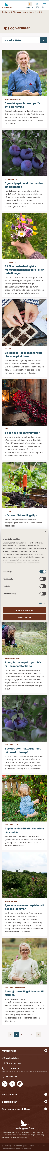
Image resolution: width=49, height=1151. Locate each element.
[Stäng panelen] (45, 531)
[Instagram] (20, 1084)
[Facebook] (12, 1084)
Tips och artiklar (19, 12)
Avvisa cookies (24, 617)
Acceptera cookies (24, 610)
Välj (40, 603)
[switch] (42, 579)
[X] (4, 1084)
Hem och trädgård (12, 40)
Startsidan (6, 12)
